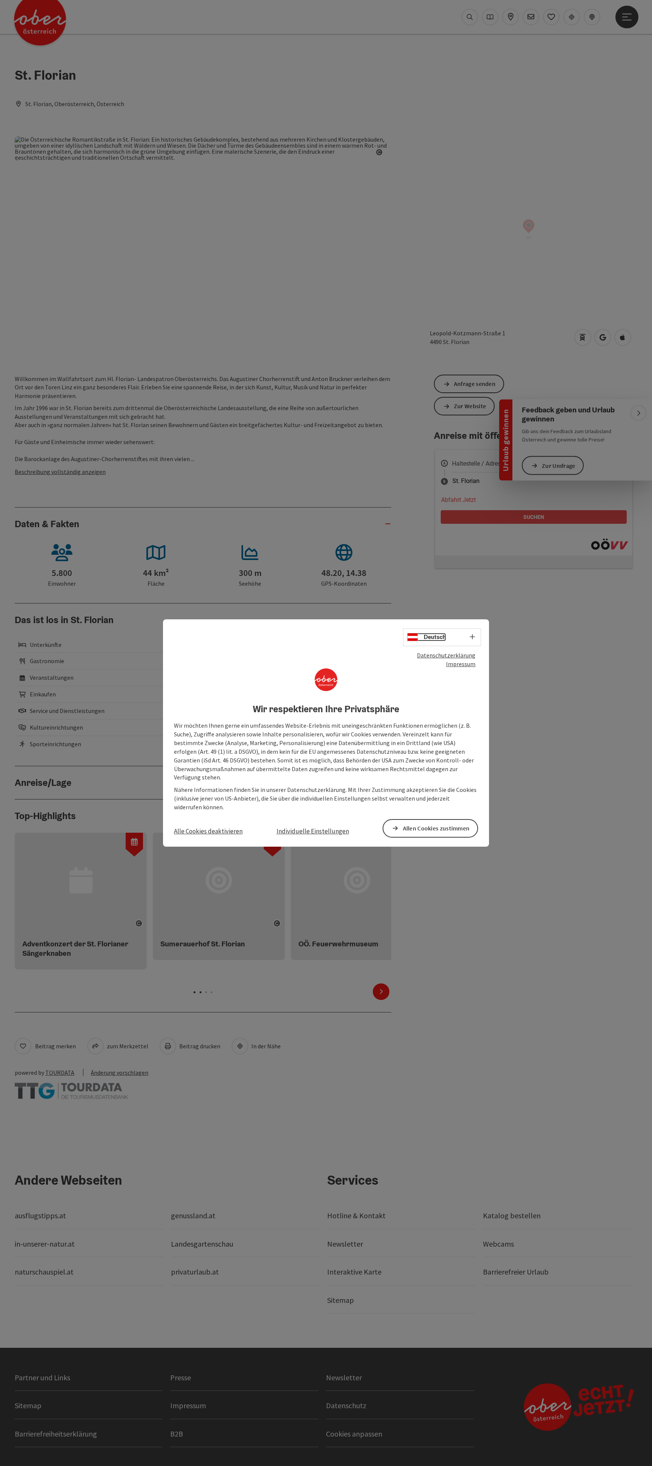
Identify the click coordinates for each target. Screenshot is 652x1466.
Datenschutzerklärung (446, 655)
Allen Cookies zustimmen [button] (436, 828)
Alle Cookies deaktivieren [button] (208, 831)
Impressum (460, 664)
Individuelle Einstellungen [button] (313, 831)
